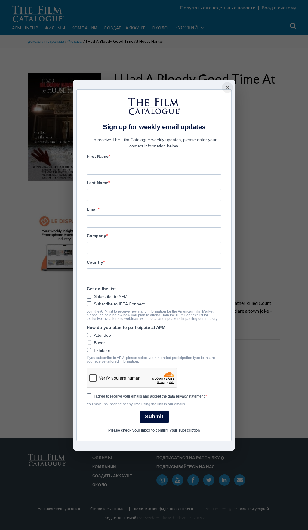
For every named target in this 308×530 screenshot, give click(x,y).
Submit (154, 417)
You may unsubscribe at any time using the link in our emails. (136, 404)
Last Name (97, 183)
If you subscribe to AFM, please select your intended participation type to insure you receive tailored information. (151, 359)
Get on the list (101, 289)
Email (92, 209)
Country (95, 262)
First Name (98, 156)
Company (96, 236)
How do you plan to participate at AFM (126, 327)
